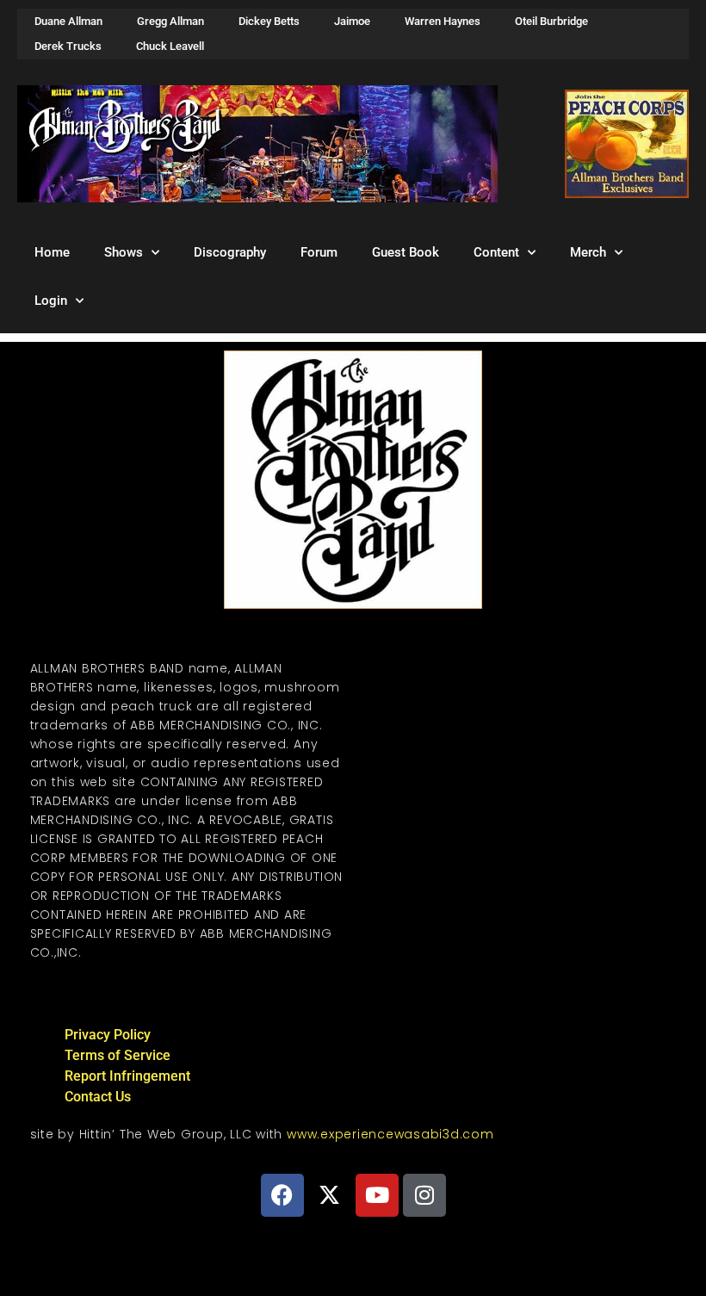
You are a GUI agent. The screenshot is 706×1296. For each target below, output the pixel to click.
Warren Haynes (442, 21)
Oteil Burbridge (551, 21)
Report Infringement (127, 1076)
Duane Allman (68, 21)
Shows (123, 252)
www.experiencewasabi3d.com (390, 1134)
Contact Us (98, 1096)
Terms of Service (117, 1055)
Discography (230, 252)
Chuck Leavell (170, 46)
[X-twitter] (329, 1195)
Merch (588, 252)
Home (52, 252)
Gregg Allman (170, 21)
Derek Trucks (68, 46)
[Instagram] (424, 1195)
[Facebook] (282, 1195)
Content (496, 252)
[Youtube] (377, 1195)
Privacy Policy (108, 1034)
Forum (319, 252)
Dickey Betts (269, 21)
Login (50, 300)
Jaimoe (352, 21)
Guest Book (405, 252)
